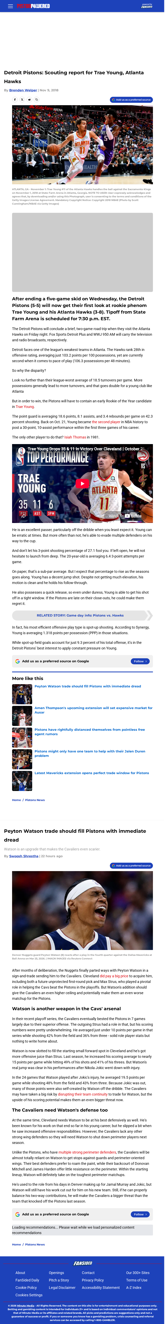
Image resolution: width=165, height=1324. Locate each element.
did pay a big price (114, 976)
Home (16, 800)
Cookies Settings (28, 1295)
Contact (88, 1273)
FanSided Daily (27, 1280)
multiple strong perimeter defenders (87, 1152)
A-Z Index (133, 1287)
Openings (56, 1273)
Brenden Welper (23, 90)
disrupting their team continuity (83, 1094)
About (20, 1273)
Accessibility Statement (101, 1287)
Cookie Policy (26, 1287)
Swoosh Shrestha (23, 856)
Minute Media (25, 1305)
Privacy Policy (93, 1280)
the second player (106, 422)
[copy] (36, 99)
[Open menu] (10, 6)
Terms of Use (136, 1280)
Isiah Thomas (75, 437)
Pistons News (35, 800)
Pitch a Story (59, 1280)
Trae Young (25, 407)
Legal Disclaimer (62, 1287)
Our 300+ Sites (138, 1273)
